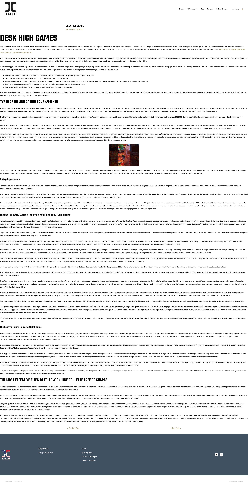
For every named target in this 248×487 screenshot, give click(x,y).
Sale (202, 9)
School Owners (221, 9)
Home (181, 9)
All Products (191, 9)
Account (235, 9)
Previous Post (73, 428)
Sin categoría (70, 29)
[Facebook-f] (216, 454)
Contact (210, 9)
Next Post (176, 428)
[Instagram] (221, 454)
